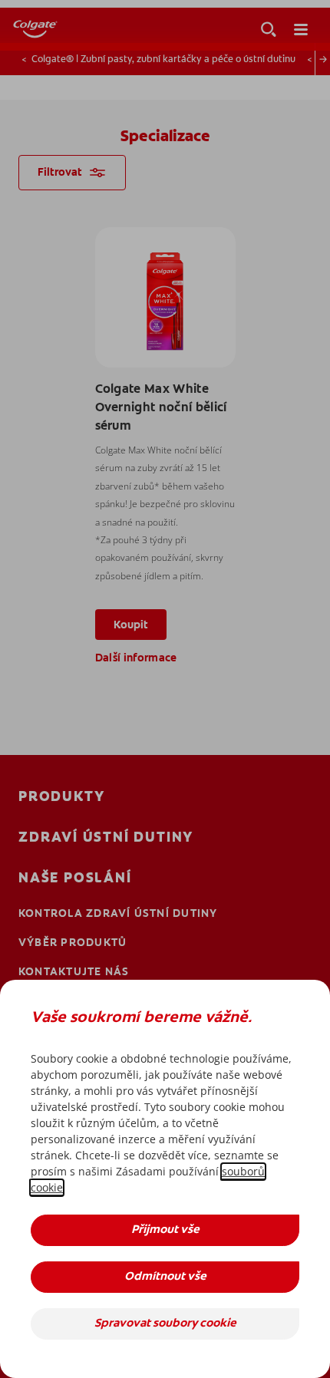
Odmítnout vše (165, 1277)
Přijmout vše (165, 1230)
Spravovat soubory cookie (165, 1324)
